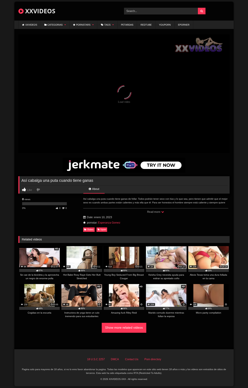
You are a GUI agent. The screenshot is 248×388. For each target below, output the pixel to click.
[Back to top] (237, 378)
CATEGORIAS (55, 24)
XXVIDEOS (39, 11)
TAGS (107, 24)
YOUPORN (165, 24)
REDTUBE (146, 24)
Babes (90, 229)
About (95, 189)
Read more (154, 211)
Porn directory (152, 359)
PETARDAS (127, 24)
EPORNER (183, 24)
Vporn (103, 229)
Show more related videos (124, 327)
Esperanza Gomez (109, 222)
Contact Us (131, 359)
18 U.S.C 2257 (96, 359)
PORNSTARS (83, 24)
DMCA (115, 359)
